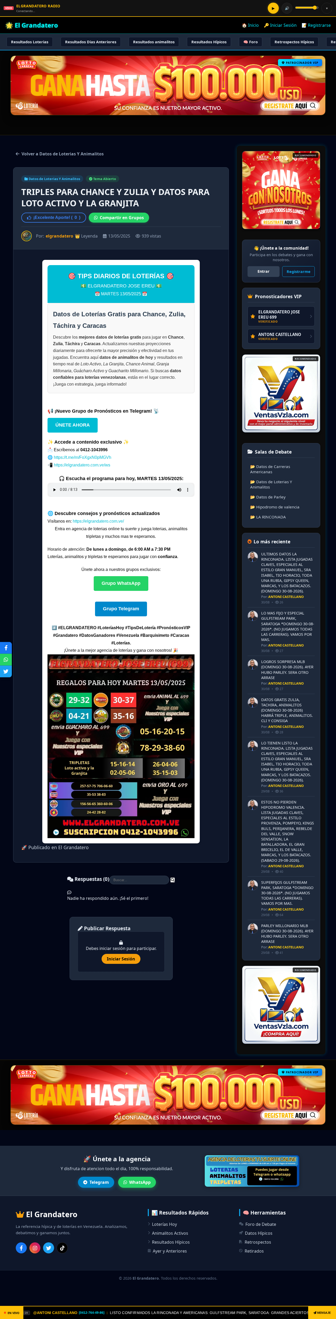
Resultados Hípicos (209, 41)
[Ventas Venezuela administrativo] (281, 393)
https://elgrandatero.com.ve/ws (82, 465)
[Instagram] (34, 1247)
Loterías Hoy (164, 1224)
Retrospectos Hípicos (294, 41)
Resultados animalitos (154, 41)
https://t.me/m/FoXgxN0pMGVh (82, 457)
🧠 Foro (250, 41)
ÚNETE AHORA (72, 425)
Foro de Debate (260, 1224)
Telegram (99, 1182)
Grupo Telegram (121, 608)
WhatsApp (140, 1182)
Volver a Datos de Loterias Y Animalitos (63, 154)
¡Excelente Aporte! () (56, 217)
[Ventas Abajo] (281, 1005)
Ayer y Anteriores (170, 1251)
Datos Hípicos (258, 1233)
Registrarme (299, 271)
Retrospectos (258, 1242)
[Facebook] (21, 1247)
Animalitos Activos (170, 1233)
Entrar (264, 271)
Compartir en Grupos (122, 217)
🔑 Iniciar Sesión (280, 25)
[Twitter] (48, 1247)
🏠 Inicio (250, 25)
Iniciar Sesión (121, 959)
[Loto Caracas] (281, 190)
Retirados (254, 1251)
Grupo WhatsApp (121, 583)
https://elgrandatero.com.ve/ (98, 521)
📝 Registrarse (316, 25)
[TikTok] (62, 1247)
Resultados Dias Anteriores (90, 41)
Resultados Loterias (29, 41)
